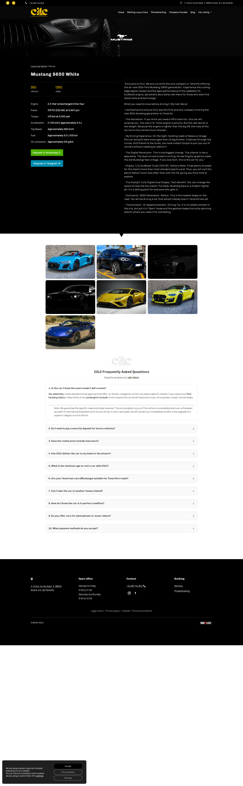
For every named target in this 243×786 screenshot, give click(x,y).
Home (121, 12)
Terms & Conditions (142, 610)
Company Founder (178, 12)
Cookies (126, 610)
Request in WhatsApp (45, 152)
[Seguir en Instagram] (7, 3)
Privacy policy (113, 610)
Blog (193, 12)
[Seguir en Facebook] (13, 3)
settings (39, 776)
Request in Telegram (45, 163)
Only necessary (68, 772)
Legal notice (97, 610)
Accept (68, 766)
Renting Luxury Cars (137, 12)
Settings (68, 778)
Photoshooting (158, 12)
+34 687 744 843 (134, 586)
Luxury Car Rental (39, 66)
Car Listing (203, 12)
